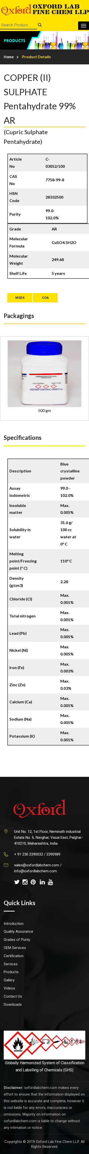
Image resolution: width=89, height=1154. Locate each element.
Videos (9, 988)
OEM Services (15, 948)
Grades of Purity (17, 939)
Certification (13, 956)
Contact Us (13, 996)
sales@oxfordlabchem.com (36, 865)
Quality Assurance (18, 931)
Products (11, 972)
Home (9, 57)
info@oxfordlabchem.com (35, 871)
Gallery (9, 980)
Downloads (13, 1004)
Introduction (13, 923)
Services (11, 964)
